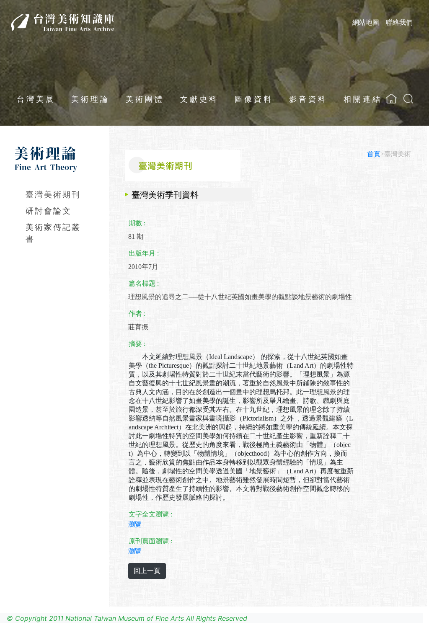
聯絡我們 (399, 22)
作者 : (137, 313)
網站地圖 (365, 22)
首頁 (373, 154)
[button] (408, 98)
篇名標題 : (144, 283)
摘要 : (137, 343)
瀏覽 (135, 524)
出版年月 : (144, 253)
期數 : (137, 223)
